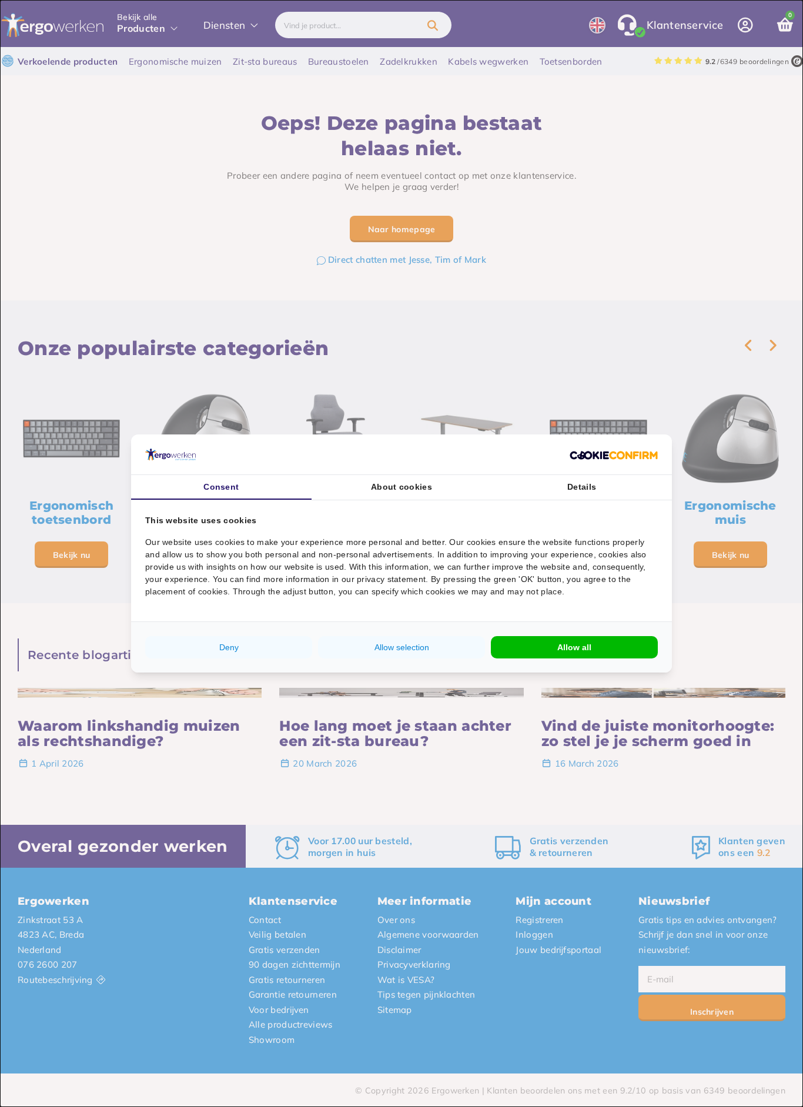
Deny (229, 647)
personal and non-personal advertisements (348, 554)
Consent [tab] (221, 486)
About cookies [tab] (401, 486)
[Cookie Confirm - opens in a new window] (614, 454)
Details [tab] (581, 486)
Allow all (574, 647)
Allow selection (401, 647)
